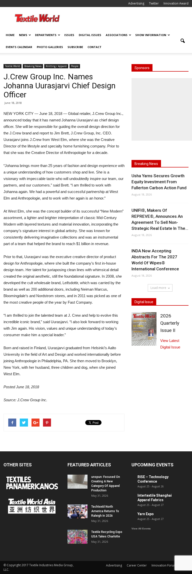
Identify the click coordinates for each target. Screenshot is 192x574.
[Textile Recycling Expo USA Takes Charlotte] (78, 537)
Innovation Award (176, 3)
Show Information (150, 35)
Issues (69, 35)
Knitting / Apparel (56, 66)
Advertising (136, 3)
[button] (182, 41)
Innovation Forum (164, 565)
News (23, 35)
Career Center (137, 565)
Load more (158, 288)
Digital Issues (90, 35)
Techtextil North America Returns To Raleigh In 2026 (105, 511)
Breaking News (33, 66)
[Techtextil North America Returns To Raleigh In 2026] (78, 511)
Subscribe (75, 47)
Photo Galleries (50, 47)
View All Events (141, 528)
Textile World (12, 66)
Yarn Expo (146, 514)
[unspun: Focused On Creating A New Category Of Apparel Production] (78, 482)
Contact (95, 47)
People (74, 66)
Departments (45, 35)
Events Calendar (19, 47)
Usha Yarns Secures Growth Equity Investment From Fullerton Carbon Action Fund (159, 181)
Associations (117, 35)
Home (10, 35)
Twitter (154, 3)
